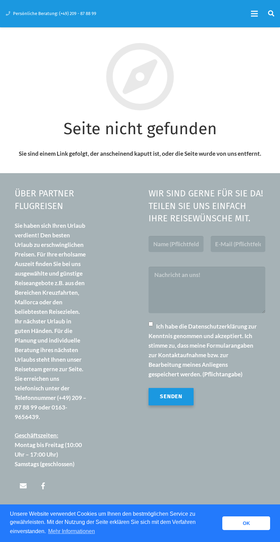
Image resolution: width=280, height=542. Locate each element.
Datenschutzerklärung (217, 326)
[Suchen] (271, 13)
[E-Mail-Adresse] (23, 486)
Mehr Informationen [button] (71, 531)
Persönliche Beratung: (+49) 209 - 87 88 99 (54, 13)
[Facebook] (43, 486)
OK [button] (246, 523)
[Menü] (255, 13)
